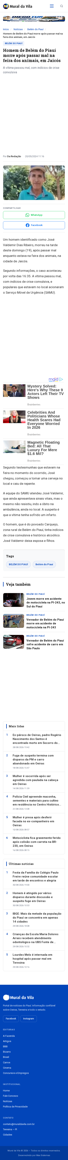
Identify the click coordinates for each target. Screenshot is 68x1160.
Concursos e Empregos (16, 1073)
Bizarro (7, 1051)
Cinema (7, 1067)
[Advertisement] (34, 113)
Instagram (28, 1018)
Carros (6, 1062)
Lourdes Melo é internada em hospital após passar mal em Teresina (32, 958)
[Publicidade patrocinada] (34, 19)
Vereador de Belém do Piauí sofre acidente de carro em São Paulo (45, 644)
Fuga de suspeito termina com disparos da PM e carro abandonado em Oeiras (33, 759)
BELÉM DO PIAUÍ (18, 564)
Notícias (18, 29)
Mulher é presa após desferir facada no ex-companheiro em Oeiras (33, 821)
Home (6, 1090)
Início (6, 29)
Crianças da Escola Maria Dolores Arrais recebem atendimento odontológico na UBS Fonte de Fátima (35, 938)
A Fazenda (9, 1035)
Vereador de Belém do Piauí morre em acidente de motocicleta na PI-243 (45, 623)
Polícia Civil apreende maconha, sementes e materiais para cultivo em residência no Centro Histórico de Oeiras (36, 801)
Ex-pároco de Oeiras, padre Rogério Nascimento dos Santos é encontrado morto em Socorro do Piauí (37, 739)
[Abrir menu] (52, 6)
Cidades (7, 1134)
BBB (5, 1046)
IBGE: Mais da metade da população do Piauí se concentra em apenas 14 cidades (37, 917)
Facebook (11, 1018)
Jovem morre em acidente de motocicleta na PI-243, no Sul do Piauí (45, 602)
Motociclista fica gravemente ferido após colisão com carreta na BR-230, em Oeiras (37, 842)
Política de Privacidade (15, 1106)
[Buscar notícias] (61, 6)
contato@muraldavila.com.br (19, 1124)
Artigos (7, 1041)
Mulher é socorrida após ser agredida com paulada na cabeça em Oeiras (35, 780)
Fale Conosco (10, 1095)
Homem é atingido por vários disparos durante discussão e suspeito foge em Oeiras (33, 897)
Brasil (6, 1057)
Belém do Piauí (35, 29)
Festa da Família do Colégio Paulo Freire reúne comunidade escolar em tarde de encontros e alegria (36, 876)
